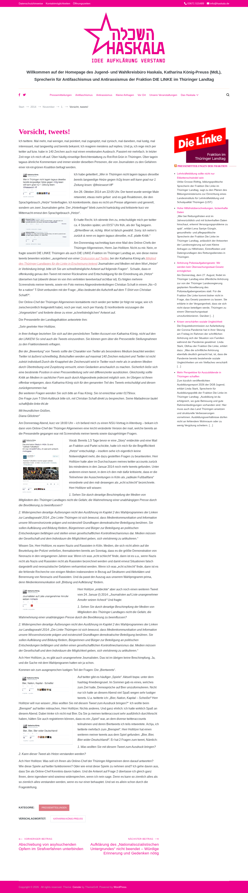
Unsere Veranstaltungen (163, 95)
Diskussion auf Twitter (94, 258)
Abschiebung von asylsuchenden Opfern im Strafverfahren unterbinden (51, 844)
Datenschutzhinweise (31, 3)
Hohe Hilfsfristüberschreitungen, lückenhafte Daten (202, 210)
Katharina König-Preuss (68, 819)
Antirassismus (104, 95)
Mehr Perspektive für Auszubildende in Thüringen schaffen (199, 374)
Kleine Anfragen (125, 95)
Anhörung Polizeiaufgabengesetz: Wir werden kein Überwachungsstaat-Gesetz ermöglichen (200, 267)
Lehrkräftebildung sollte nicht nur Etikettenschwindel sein (196, 175)
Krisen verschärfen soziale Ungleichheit (199, 321)
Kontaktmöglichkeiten (58, 3)
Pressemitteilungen (61, 95)
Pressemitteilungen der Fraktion (202, 166)
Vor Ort (142, 95)
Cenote (77, 887)
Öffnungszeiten (81, 3)
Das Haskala (188, 95)
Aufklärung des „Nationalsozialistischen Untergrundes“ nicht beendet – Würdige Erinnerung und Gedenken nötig (124, 846)
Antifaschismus (84, 95)
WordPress (120, 887)
